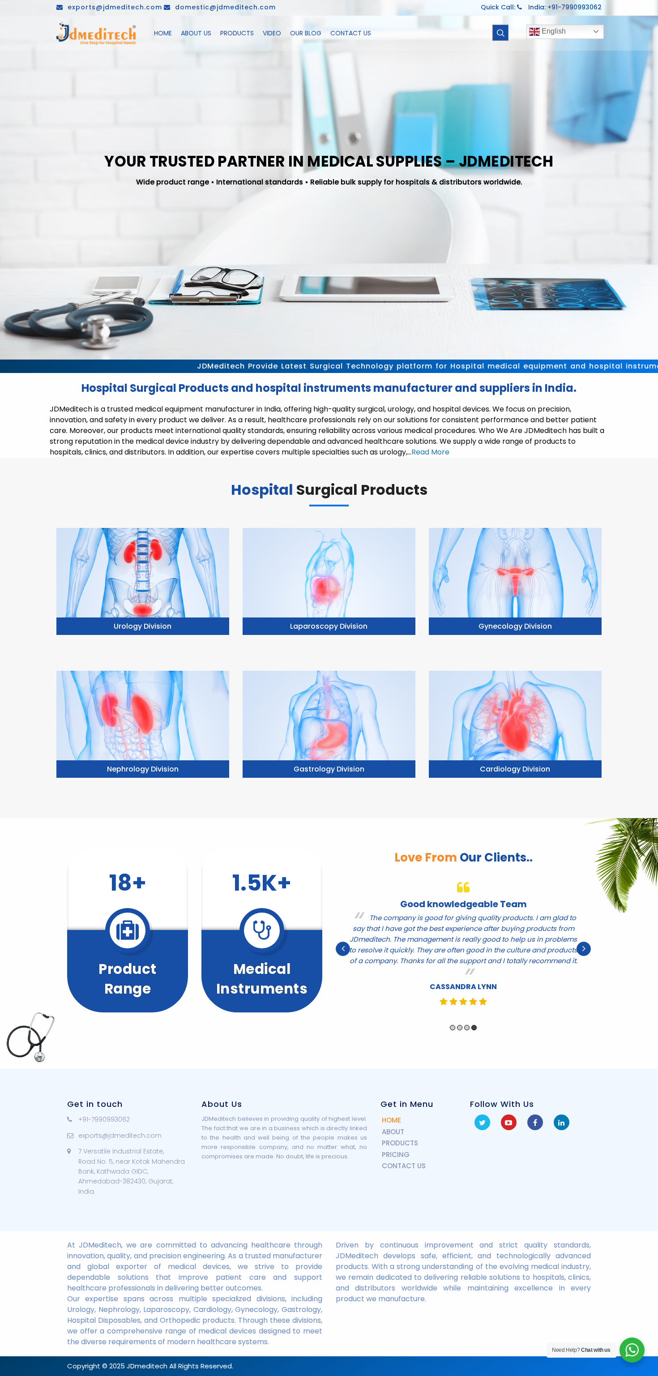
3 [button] (467, 1017)
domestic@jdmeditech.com (225, 7)
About (393, 1131)
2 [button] (459, 1017)
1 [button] (452, 1017)
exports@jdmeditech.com (115, 7)
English (553, 31)
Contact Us (404, 1165)
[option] (463, 943)
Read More (430, 452)
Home (391, 1120)
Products (400, 1143)
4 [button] (474, 1017)
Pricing (396, 1154)
